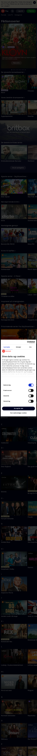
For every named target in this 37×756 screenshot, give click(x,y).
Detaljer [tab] (18, 347)
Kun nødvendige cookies (18, 413)
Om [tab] (30, 347)
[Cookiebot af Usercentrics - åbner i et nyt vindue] (27, 342)
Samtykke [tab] (7, 347)
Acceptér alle (18, 408)
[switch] (31, 390)
